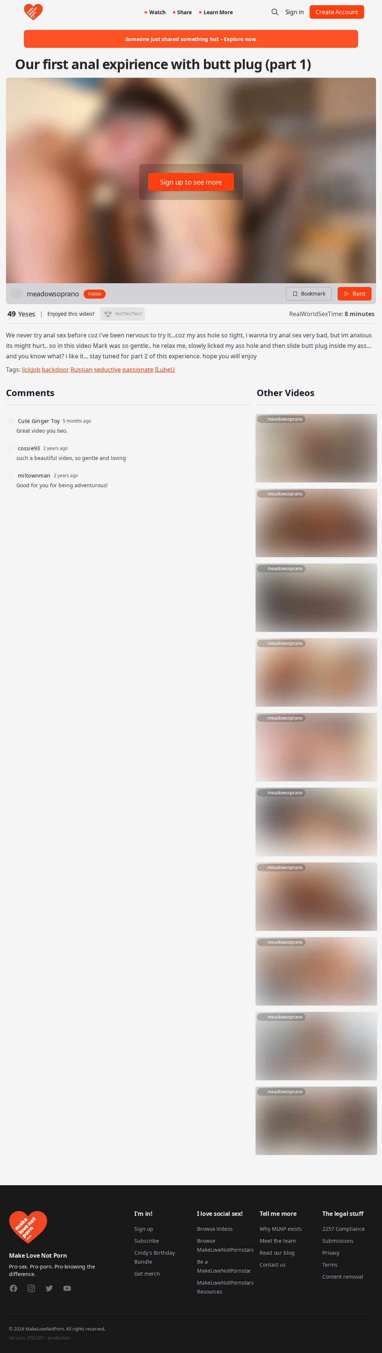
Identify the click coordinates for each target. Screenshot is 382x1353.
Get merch (147, 1273)
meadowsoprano (53, 293)
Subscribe (146, 1240)
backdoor (55, 369)
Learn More (218, 12)
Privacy (330, 1252)
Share (184, 12)
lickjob (31, 369)
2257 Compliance (343, 1228)
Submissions (338, 1240)
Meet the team (278, 1240)
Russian (82, 369)
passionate (137, 369)
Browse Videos (215, 1228)
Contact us (273, 1264)
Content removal (342, 1276)
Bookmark (313, 293)
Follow (94, 294)
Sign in (294, 12)
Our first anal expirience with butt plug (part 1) (163, 64)
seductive (107, 369)
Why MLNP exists (281, 1228)
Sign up (143, 1228)
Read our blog (277, 1252)
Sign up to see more (191, 181)
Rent (359, 294)
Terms (330, 1264)
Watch (157, 12)
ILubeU (165, 369)
